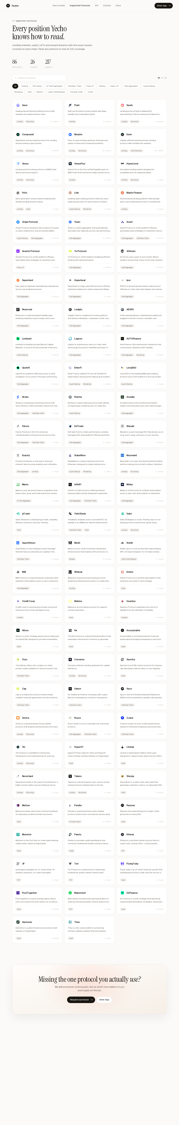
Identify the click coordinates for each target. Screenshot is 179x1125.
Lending (24, 86)
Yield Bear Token (75, 86)
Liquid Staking (149, 86)
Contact (107, 5)
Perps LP (90, 86)
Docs (118, 5)
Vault (30, 92)
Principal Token (76, 92)
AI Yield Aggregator (55, 86)
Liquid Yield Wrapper (56, 92)
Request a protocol (81, 1000)
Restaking (18, 92)
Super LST (114, 86)
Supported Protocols (80, 5)
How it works (58, 5)
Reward (40, 92)
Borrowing (37, 86)
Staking (102, 86)
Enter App (164, 6)
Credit (90, 92)
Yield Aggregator (131, 86)
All (15, 86)
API (96, 5)
